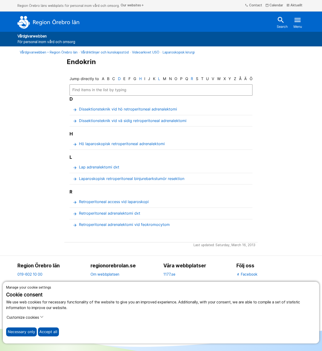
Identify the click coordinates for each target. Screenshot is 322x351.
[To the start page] (48, 22)
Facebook (248, 274)
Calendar (274, 5)
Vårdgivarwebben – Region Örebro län (49, 52)
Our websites (132, 5)
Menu (297, 22)
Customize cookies (23, 317)
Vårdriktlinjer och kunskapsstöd (105, 52)
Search (282, 22)
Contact (253, 5)
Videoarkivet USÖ (145, 52)
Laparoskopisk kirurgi (179, 52)
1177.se (169, 274)
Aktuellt (294, 5)
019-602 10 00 (29, 274)
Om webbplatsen (105, 274)
